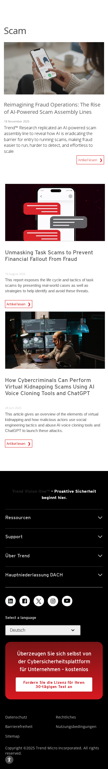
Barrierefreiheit (19, 726)
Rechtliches (66, 717)
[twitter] (39, 601)
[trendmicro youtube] (67, 601)
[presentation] (55, 212)
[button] (43, 630)
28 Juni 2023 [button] (13, 408)
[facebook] (24, 601)
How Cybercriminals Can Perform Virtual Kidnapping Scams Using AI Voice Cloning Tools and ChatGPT (49, 386)
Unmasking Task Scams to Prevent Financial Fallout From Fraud (49, 255)
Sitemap (12, 736)
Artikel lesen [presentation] (16, 304)
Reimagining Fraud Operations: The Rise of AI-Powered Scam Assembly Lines (52, 108)
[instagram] (53, 601)
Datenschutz (16, 717)
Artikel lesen (88, 158)
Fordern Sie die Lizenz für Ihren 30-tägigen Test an (50, 683)
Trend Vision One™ (31, 491)
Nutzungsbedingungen (76, 726)
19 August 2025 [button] (15, 274)
